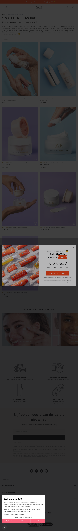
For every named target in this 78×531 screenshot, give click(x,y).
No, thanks (9, 521)
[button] (4, 527)
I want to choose (23, 521)
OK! (37, 521)
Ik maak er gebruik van (57, 273)
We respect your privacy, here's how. (14, 514)
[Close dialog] (73, 247)
